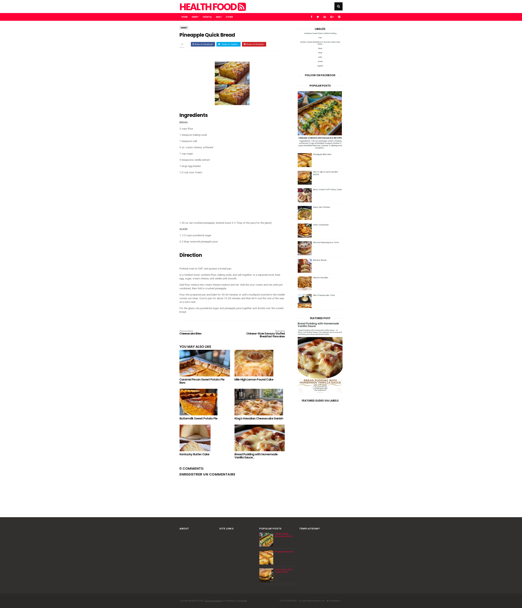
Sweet (195, 16)
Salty (320, 57)
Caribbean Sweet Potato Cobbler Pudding (320, 33)
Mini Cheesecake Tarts (324, 295)
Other (229, 16)
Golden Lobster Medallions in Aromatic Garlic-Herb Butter (320, 43)
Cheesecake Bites (190, 332)
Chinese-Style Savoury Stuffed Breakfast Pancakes (265, 334)
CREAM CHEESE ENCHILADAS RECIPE (320, 138)
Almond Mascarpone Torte (326, 242)
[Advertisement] (233, 196)
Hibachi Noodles (320, 277)
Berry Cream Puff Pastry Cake (327, 189)
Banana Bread (319, 260)
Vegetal (207, 16)
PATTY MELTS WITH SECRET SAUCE (325, 173)
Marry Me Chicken (321, 207)
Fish (320, 38)
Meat (219, 16)
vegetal (320, 66)
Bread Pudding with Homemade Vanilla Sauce (318, 325)
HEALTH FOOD (208, 7)
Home (184, 16)
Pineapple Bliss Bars (322, 154)
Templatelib (242, 601)
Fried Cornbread (321, 224)
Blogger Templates (213, 601)
